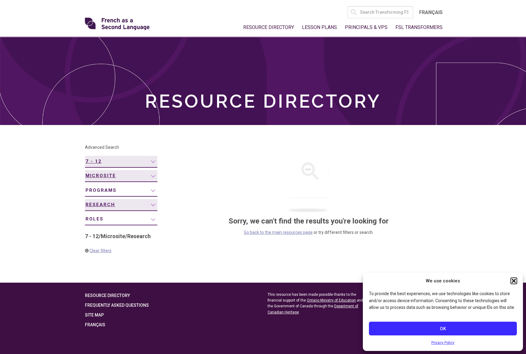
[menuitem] (121, 162)
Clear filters (100, 250)
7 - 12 (94, 161)
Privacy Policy (442, 343)
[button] (514, 281)
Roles (94, 219)
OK (443, 328)
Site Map (94, 315)
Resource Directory (268, 27)
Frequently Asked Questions (117, 305)
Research (100, 204)
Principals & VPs (366, 27)
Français (431, 12)
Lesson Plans (319, 27)
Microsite (101, 175)
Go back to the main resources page (278, 232)
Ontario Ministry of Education (331, 300)
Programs (101, 190)
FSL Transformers (419, 27)
